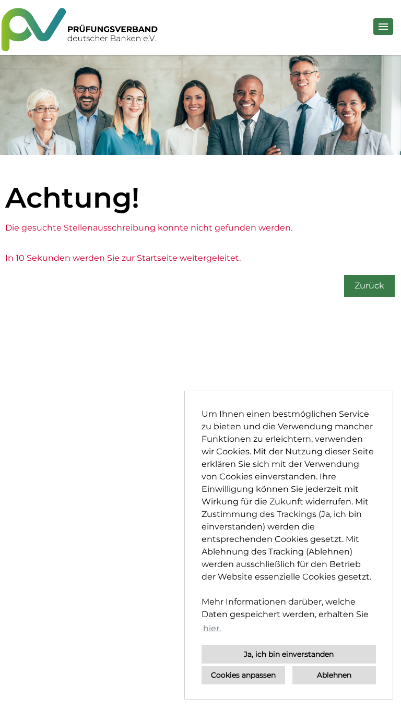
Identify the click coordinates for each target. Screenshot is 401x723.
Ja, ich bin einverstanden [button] (289, 654)
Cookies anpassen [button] (243, 675)
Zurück (369, 286)
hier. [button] (212, 628)
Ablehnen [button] (334, 675)
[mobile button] (383, 26)
